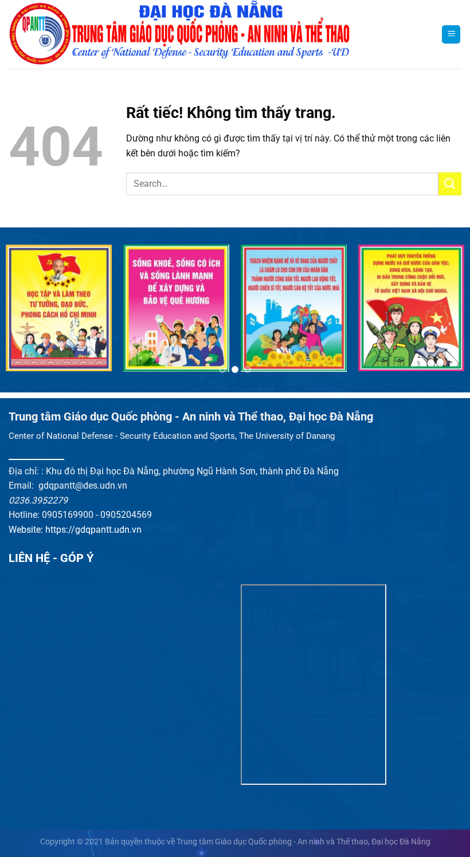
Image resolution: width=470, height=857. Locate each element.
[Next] (446, 314)
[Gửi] (449, 183)
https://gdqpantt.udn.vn (93, 529)
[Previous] (24, 314)
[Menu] (451, 34)
